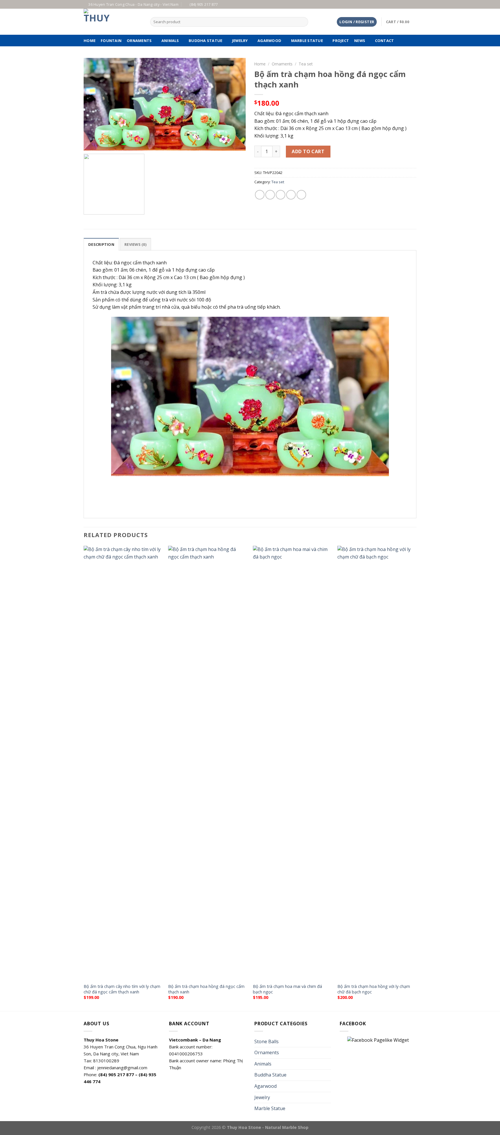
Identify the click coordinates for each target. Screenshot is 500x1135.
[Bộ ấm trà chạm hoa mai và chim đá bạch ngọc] (292, 763)
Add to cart (308, 151)
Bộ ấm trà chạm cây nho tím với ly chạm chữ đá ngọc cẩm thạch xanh (122, 989)
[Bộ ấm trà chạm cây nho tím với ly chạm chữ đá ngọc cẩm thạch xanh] (123, 763)
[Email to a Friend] (280, 194)
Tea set (305, 64)
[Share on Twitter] (270, 194)
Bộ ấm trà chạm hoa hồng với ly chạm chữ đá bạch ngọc (373, 989)
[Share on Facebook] (259, 194)
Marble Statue (307, 40)
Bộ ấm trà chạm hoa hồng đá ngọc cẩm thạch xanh (206, 989)
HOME (89, 40)
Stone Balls (266, 1041)
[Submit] (302, 22)
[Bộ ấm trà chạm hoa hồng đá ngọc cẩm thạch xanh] (207, 763)
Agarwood (269, 40)
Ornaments (139, 40)
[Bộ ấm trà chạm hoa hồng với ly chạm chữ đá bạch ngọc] (376, 763)
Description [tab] (101, 244)
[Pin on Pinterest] (291, 194)
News (359, 40)
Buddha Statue (205, 40)
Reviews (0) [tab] (135, 244)
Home (260, 64)
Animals (170, 40)
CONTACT (384, 40)
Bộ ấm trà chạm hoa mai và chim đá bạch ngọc (287, 989)
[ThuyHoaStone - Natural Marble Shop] (112, 22)
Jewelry (240, 40)
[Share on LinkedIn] (301, 194)
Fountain (111, 40)
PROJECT (340, 40)
